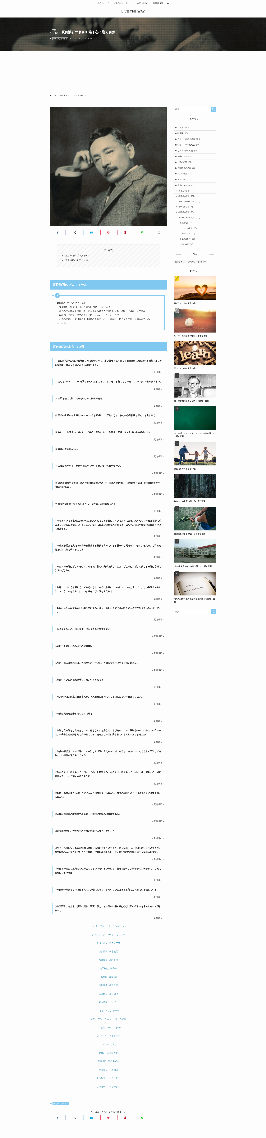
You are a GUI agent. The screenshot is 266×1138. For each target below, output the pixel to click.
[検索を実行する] (213, 109)
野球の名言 (186, 223)
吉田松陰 (104, 968)
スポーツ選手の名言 (189, 218)
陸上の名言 (186, 244)
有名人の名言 (186, 191)
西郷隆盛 (103, 960)
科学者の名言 (186, 212)
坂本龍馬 (113, 951)
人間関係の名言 (186, 168)
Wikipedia (62, 323)
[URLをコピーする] (159, 232)
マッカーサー (113, 1078)
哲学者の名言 (186, 207)
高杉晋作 (113, 960)
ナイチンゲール (116, 926)
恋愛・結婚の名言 (187, 150)
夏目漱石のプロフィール (77, 255)
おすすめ (180, 262)
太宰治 (102, 1053)
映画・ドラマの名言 (188, 145)
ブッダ (100, 1011)
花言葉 (183, 127)
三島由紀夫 (113, 1061)
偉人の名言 (185, 185)
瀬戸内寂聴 (120, 1019)
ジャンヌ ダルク (115, 1027)
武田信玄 (103, 994)
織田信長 (113, 977)
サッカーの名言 (188, 228)
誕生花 (182, 133)
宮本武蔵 (103, 1002)
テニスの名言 (187, 239)
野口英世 (103, 1070)
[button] (58, 232)
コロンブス (114, 943)
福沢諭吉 (103, 951)
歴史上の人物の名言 (60, 39)
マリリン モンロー (116, 935)
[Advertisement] (133, 71)
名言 (181, 179)
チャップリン (98, 935)
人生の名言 (184, 156)
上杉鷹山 (103, 977)
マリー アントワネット (102, 1019)
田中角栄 (100, 1078)
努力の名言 (183, 174)
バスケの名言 (187, 234)
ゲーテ (99, 1036)
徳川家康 (103, 985)
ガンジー (113, 1002)
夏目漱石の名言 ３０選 (76, 260)
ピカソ (113, 1044)
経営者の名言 (186, 196)
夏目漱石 (102, 1061)
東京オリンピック (197, 262)
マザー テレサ (100, 926)
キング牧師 (99, 1027)
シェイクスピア (112, 1036)
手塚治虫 (113, 1070)
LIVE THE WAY (133, 11)
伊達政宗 (113, 985)
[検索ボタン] (168, 3)
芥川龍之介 (112, 1053)
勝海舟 (113, 968)
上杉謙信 (113, 994)
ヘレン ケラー (112, 1011)
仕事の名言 (184, 162)
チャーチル (114, 1086)
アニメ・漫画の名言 (188, 139)
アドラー (104, 1044)
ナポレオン (102, 943)
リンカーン (102, 1086)
